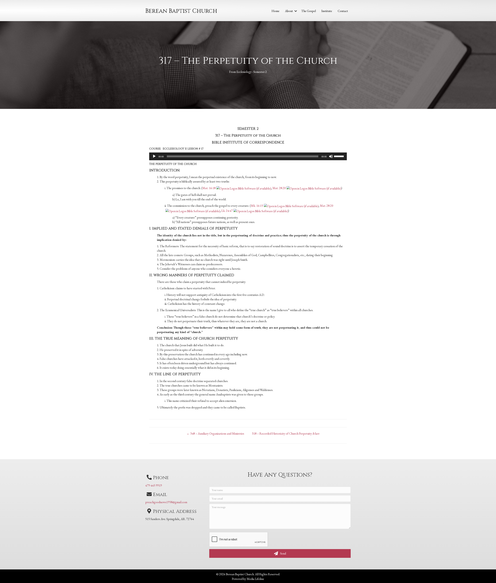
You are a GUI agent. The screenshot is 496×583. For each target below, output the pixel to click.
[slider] (339, 155)
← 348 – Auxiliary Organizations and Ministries (215, 433)
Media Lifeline (255, 579)
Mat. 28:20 (279, 188)
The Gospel (308, 11)
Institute (326, 11)
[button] (295, 11)
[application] (248, 156)
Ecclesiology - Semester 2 (251, 72)
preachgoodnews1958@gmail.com (166, 502)
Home (275, 11)
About (289, 11)
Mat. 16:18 (209, 188)
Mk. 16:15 (257, 206)
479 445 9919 (153, 485)
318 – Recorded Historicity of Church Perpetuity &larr (285, 433)
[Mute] (331, 156)
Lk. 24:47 (227, 211)
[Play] (154, 156)
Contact (343, 11)
